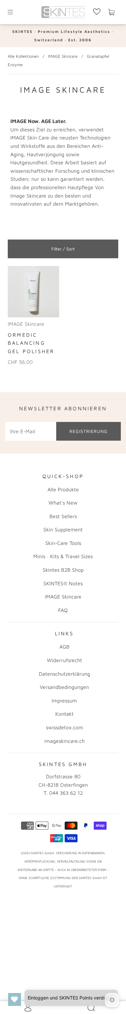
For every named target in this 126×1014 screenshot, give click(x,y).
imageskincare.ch (64, 741)
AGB (64, 647)
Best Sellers (63, 516)
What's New (63, 503)
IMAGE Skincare (63, 56)
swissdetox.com (64, 727)
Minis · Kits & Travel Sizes (63, 556)
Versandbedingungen (64, 687)
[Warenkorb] (111, 12)
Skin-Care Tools (63, 543)
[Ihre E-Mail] (30, 431)
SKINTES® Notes (63, 583)
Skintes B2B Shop (63, 570)
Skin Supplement (63, 529)
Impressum (64, 700)
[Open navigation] (15, 12)
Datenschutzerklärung (64, 674)
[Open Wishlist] (14, 999)
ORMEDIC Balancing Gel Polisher (31, 343)
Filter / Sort (63, 248)
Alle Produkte (63, 489)
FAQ (63, 610)
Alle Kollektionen (23, 56)
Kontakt (64, 714)
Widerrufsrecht (64, 660)
